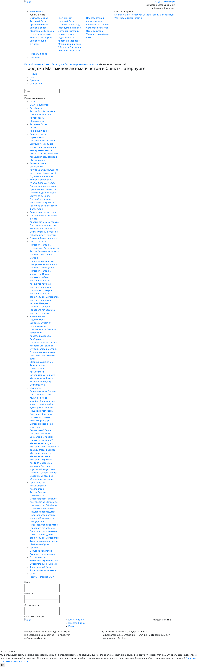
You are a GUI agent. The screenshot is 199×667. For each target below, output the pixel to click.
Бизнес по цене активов (43, 212)
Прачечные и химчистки (43, 189)
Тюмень (138, 18)
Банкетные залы (39, 391)
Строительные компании (43, 563)
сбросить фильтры (34, 616)
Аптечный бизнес (39, 21)
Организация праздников (43, 186)
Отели (33, 231)
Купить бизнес (37, 14)
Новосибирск (126, 18)
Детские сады (38, 140)
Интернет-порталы (40, 313)
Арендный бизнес (39, 24)
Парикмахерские (39, 342)
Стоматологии (37, 384)
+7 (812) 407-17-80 (165, 1)
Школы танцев (37, 160)
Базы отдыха (52, 222)
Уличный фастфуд (39, 420)
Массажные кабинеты (41, 378)
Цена (32, 77)
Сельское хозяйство (97, 27)
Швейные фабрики (40, 544)
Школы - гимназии (40, 153)
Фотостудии (36, 209)
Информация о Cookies (114, 638)
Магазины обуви (39, 446)
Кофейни (49, 404)
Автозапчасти (51, 248)
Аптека (33, 127)
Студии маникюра (40, 352)
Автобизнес (41, 18)
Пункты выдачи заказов (43, 192)
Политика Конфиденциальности (154, 634)
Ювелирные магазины (41, 479)
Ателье (34, 183)
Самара (147, 14)
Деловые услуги (46, 183)
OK (2, 665)
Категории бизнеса (34, 98)
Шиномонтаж (37, 121)
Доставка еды (43, 394)
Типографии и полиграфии (44, 541)
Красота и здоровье (69, 40)
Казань (155, 14)
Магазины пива (47, 449)
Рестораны (47, 410)
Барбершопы (37, 339)
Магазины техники (40, 456)
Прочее (105, 24)
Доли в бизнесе (72, 27)
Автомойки (36, 111)
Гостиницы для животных (44, 225)
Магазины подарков (40, 453)
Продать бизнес (38, 53)
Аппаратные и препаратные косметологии (37, 368)
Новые (33, 73)
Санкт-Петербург (144, 14)
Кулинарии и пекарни (41, 407)
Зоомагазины (37, 436)
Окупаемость (37, 83)
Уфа (116, 18)
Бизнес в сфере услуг (41, 37)
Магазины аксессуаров (42, 443)
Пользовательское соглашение (118, 634)
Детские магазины (40, 433)
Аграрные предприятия (42, 554)
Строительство (94, 31)
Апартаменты (37, 222)
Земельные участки (40, 322)
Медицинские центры (41, 381)
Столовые (44, 417)
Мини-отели (36, 228)
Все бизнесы (36, 11)
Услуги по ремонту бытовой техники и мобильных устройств (42, 199)
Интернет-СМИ (46, 576)
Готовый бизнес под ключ (44, 238)
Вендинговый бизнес (41, 430)
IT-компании (37, 248)
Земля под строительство (44, 560)
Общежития (49, 228)
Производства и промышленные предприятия (95, 21)
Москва (118, 14)
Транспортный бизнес (98, 34)
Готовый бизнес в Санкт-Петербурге (44, 64)
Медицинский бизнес (69, 44)
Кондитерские (47, 401)
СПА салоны (46, 345)
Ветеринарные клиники (42, 375)
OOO (32, 18)
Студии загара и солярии (43, 349)
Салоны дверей (49, 472)
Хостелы (51, 235)
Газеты (34, 576)
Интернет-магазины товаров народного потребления (43, 306)
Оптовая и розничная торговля (81, 64)
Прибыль (34, 80)
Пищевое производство (43, 511)
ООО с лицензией (39, 104)
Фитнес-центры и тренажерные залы (44, 355)
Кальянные (36, 397)
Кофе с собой (37, 404)
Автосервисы (37, 117)
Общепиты (64, 47)
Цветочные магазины (41, 476)
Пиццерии (35, 410)
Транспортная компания (43, 570)
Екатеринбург (167, 14)
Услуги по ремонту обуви (43, 205)
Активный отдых (39, 169)
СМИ (88, 37)
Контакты (35, 57)
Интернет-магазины (68, 31)
